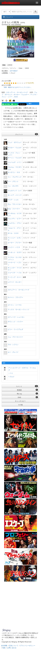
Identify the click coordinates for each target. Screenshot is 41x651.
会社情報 (4, 645)
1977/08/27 (14, 71)
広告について (13, 645)
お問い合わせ (11, 648)
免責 (3, 648)
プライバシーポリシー (27, 645)
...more (15, 97)
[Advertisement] (20, 606)
